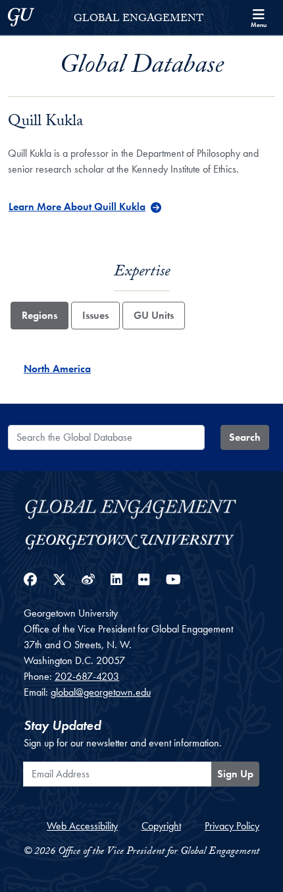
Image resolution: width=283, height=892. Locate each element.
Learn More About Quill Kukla (77, 206)
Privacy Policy (232, 826)
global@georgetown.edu (101, 692)
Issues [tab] (95, 315)
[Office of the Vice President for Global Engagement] (141, 507)
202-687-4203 (87, 676)
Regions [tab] (39, 315)
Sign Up (235, 774)
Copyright (161, 826)
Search (245, 437)
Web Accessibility (82, 826)
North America (57, 369)
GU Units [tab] (154, 315)
